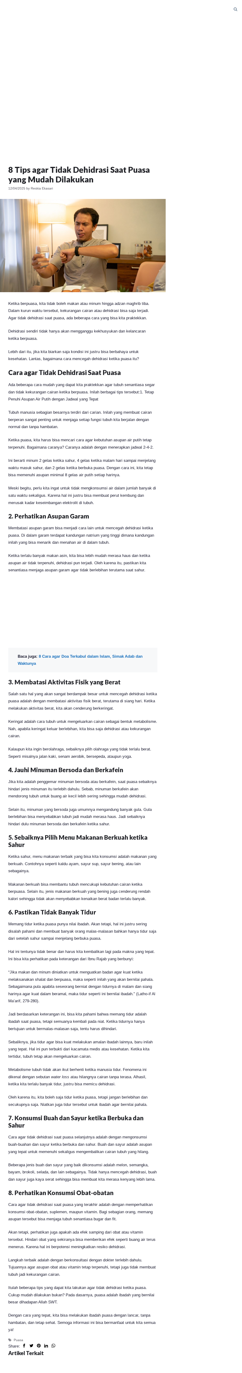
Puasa (18, 1340)
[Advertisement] (121, 52)
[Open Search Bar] (235, 9)
